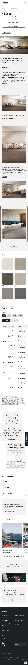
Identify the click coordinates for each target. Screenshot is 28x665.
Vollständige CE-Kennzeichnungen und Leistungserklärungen (6, 622)
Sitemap (3, 638)
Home (3, 8)
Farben (6, 320)
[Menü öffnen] (24, 3)
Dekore (14, 320)
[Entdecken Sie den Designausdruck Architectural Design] (14, 577)
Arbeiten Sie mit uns (6, 617)
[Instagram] (2, 653)
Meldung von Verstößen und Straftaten (20, 621)
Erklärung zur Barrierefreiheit (5, 626)
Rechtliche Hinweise (6, 630)
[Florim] (6, 3)
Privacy (3, 633)
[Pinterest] (4, 653)
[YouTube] (6, 653)
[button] (12, 246)
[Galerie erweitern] (4, 237)
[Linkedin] (10, 653)
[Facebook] (8, 653)
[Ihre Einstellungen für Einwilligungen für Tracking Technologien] (25, 663)
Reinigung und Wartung (20, 615)
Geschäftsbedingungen (7, 615)
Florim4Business (18, 617)
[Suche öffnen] (21, 3)
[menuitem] (4, 315)
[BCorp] (4, 647)
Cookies (3, 635)
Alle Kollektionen (14, 8)
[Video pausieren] (23, 579)
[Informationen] (15, 326)
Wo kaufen (17, 624)
